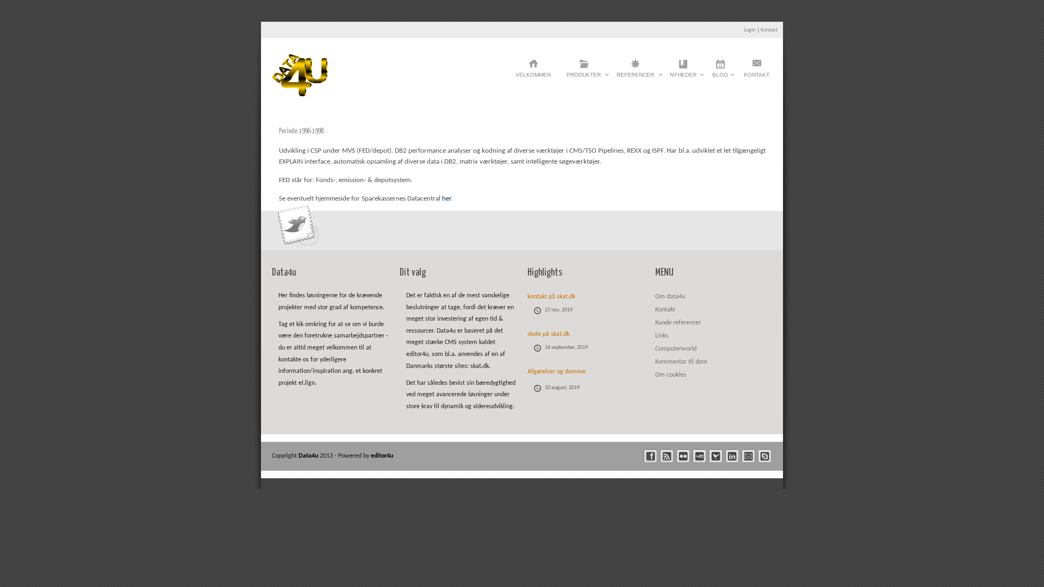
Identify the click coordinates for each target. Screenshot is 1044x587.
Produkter (584, 78)
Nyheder (683, 78)
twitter (716, 456)
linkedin (732, 456)
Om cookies (670, 375)
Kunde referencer (678, 323)
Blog (720, 78)
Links (661, 336)
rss (667, 456)
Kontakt (769, 30)
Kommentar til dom (681, 362)
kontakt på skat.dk (551, 297)
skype (764, 456)
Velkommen (533, 75)
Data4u (309, 456)
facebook (650, 456)
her (446, 198)
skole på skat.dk (548, 334)
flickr (683, 456)
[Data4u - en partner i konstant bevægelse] (299, 94)
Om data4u (670, 297)
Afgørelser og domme (556, 372)
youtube (699, 456)
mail (748, 456)
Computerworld (676, 349)
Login (749, 30)
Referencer (635, 78)
